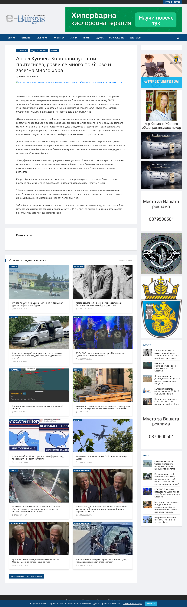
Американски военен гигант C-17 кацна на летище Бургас (101, 457)
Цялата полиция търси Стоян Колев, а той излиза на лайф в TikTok (166, 401)
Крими (86, 37)
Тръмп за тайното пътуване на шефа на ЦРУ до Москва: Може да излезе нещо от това (35, 560)
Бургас (11, 37)
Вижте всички (126, 260)
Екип (99, 600)
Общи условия (115, 600)
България (42, 37)
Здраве (100, 37)
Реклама (86, 600)
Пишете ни (70, 600)
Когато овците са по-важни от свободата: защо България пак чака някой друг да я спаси (99, 304)
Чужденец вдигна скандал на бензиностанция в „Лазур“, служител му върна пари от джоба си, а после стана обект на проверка (36, 509)
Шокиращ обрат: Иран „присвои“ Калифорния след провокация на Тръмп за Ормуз (38, 457)
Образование (116, 37)
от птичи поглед (172, 2)
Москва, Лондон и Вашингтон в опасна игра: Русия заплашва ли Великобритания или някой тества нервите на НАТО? (101, 509)
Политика (58, 37)
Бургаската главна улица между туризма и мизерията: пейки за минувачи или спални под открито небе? (103, 407)
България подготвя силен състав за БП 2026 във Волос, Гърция (166, 391)
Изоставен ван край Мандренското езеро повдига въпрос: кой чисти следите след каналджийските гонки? (37, 355)
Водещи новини (38, 51)
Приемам (150, 603)
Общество (135, 37)
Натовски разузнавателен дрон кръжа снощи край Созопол (37, 407)
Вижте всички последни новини (26, 576)
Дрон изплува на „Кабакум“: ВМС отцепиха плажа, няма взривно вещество (167, 380)
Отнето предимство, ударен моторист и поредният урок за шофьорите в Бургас (37, 304)
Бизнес (73, 37)
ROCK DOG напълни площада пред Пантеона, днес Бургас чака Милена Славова (101, 354)
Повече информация (132, 603)
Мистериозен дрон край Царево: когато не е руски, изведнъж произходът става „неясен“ (101, 560)
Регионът (26, 37)
